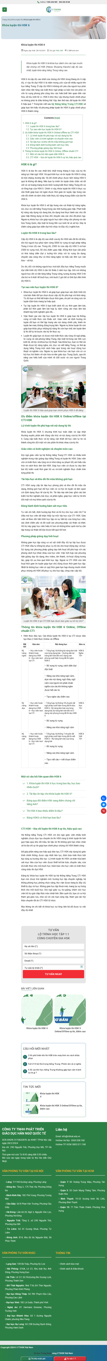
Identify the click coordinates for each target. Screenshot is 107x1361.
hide (57, 118)
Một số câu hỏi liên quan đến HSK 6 (45, 154)
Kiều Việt (59, 50)
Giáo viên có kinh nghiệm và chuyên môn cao (49, 138)
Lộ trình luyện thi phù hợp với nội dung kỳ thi (49, 135)
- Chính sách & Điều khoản (71, 1268)
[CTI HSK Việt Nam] (53, 9)
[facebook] (103, 804)
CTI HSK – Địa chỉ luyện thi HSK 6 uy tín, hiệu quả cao (53, 157)
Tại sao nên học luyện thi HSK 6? (44, 129)
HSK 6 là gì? (30, 123)
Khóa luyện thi (17, 20)
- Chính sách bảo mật (69, 1264)
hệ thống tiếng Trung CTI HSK (67, 104)
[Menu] (4, 9)
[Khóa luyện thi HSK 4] (37, 1010)
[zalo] (103, 798)
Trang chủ (6, 20)
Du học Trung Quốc (43, 1353)
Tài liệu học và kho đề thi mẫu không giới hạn (49, 142)
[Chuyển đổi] (24, 784)
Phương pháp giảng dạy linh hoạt (44, 148)
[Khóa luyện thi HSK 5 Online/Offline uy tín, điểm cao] (70, 1010)
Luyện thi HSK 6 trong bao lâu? (42, 126)
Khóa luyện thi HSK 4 (37, 1028)
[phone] (103, 811)
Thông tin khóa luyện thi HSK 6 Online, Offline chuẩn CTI (50, 151)
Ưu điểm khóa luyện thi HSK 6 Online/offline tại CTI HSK (51, 132)
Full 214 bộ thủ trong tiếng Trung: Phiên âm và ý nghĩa (54, 1064)
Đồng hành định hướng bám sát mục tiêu (47, 145)
